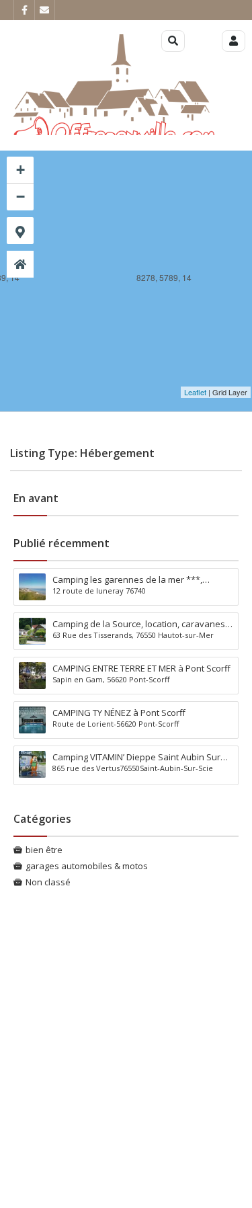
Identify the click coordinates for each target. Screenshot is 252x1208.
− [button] (20, 196)
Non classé (48, 882)
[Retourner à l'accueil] (20, 264)
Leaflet (195, 392)
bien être (44, 850)
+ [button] (20, 169)
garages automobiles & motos (87, 866)
